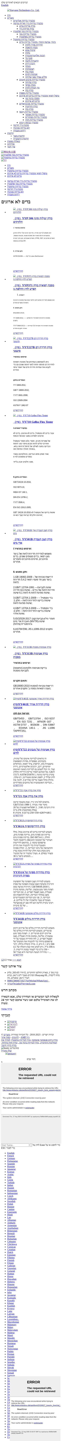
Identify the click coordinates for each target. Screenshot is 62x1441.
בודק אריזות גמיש (27, 26)
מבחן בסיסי (30, 85)
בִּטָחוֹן (28, 66)
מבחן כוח (29, 71)
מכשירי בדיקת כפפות (29, 93)
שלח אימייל (6, 1050)
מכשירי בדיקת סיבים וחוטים (32, 79)
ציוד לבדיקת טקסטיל (21, 1040)
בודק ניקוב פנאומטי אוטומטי (45, 1040)
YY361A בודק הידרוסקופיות (29, 826)
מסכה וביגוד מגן (32, 98)
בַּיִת (9, 15)
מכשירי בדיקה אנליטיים (24, 20)
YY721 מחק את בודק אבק (28, 796)
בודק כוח (29, 90)
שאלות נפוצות (13, 141)
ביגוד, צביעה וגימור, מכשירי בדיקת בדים (37, 42)
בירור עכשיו (6, 1009)
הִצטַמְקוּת (29, 69)
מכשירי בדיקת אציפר (35, 114)
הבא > (18, 960)
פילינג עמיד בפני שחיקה (36, 77)
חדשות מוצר (19, 136)
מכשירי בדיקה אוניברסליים (31, 103)
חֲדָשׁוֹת (10, 133)
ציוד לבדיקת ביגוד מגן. (29, 1042)
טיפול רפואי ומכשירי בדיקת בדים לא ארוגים (39, 95)
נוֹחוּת (27, 53)
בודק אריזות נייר (26, 28)
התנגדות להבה (32, 61)
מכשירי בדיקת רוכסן (28, 112)
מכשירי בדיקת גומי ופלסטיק (26, 31)
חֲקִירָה (20, 271)
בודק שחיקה (31, 82)
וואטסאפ (12, 1053)
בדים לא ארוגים (32, 101)
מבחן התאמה (31, 47)
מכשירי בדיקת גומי (27, 34)
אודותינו (11, 144)
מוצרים (10, 18)
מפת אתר (5, 1037)
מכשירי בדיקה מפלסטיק (30, 36)
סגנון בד (28, 58)
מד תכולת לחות (32, 87)
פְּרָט (15, 271)
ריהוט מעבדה (19, 130)
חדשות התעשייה (21, 138)
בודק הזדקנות (31, 106)
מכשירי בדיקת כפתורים (36, 117)
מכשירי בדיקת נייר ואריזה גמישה (28, 23)
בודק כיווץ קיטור (8, 1045)
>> (13, 960)
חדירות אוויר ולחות (34, 44)
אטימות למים (31, 74)
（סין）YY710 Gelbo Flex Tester (33, 421)
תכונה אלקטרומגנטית (35, 55)
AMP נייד (25, 1037)
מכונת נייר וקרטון (21, 125)
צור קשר (11, 146)
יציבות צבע (30, 50)
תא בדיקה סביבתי (21, 128)
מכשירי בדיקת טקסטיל (23, 39)
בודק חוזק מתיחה (9, 1042)
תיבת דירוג (30, 63)
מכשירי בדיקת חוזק (34, 120)
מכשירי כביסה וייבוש (28, 122)
